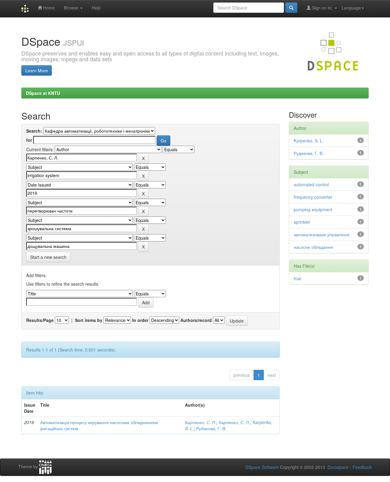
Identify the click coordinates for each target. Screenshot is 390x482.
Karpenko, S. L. (309, 140)
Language (351, 8)
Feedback (362, 467)
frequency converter (313, 197)
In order (140, 320)
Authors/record (196, 320)
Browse (72, 8)
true (297, 278)
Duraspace (338, 467)
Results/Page (40, 320)
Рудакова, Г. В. (211, 428)
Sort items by (88, 320)
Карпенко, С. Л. (200, 422)
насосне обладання (313, 247)
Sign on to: (322, 8)
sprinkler (302, 222)
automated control (311, 184)
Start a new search (48, 257)
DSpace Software (262, 467)
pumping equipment (313, 209)
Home (48, 8)
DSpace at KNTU (43, 93)
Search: (34, 131)
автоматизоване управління (321, 234)
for (29, 140)
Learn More (36, 70)
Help (96, 8)
